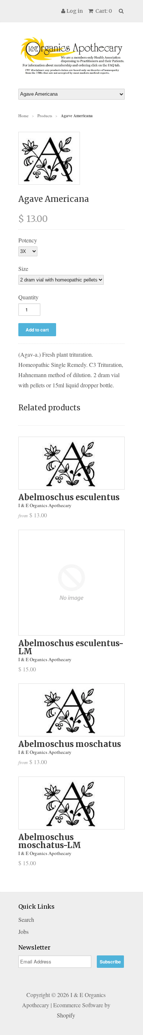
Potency (27, 240)
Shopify (66, 1015)
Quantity (28, 297)
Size (23, 268)
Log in (74, 11)
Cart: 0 (103, 11)
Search (26, 919)
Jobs (23, 931)
